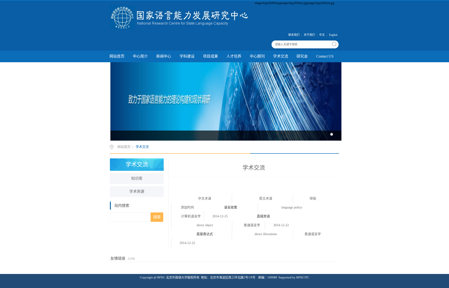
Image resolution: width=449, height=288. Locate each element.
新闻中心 (163, 56)
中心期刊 (257, 56)
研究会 (302, 56)
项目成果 (210, 56)
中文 (322, 34)
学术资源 (136, 191)
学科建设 (187, 56)
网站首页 (116, 56)
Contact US (324, 56)
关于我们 (309, 34)
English (333, 34)
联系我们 (294, 34)
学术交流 (280, 56)
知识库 (136, 178)
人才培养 (233, 56)
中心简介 (140, 56)
